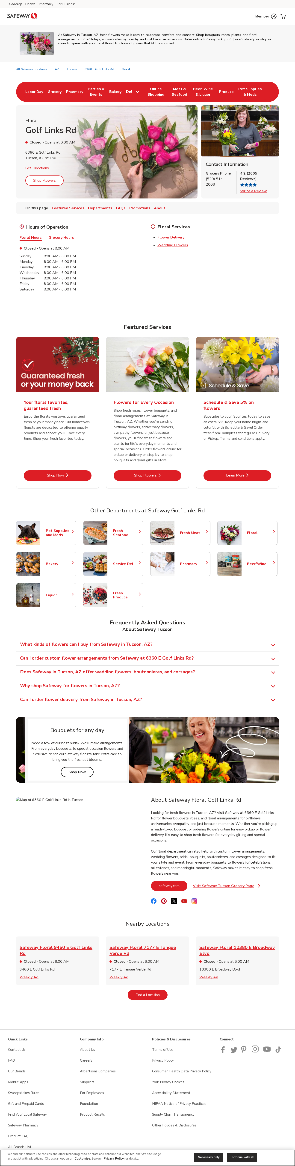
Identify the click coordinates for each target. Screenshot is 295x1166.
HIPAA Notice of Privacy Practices (179, 1103)
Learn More (248, 475)
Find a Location (152, 994)
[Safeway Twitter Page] (234, 1051)
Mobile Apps (18, 1082)
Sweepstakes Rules (23, 1093)
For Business (66, 4)
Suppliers (87, 1082)
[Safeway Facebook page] (224, 1051)
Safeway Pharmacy (23, 1125)
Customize (82, 1159)
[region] (147, 1158)
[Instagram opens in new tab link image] (255, 1051)
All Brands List (19, 1147)
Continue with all (242, 1157)
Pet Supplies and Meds (59, 533)
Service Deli (126, 564)
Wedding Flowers (172, 245)
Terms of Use (162, 1049)
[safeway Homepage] (22, 16)
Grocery (15, 4)
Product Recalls (92, 1114)
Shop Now (69, 475)
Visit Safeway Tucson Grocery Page (226, 887)
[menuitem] (34, 92)
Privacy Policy (163, 1060)
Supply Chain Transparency (173, 1114)
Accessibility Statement (171, 1093)
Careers (86, 1060)
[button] (266, 16)
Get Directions (37, 168)
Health (30, 4)
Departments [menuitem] (100, 208)
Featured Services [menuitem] (68, 208)
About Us (87, 1049)
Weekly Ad (29, 977)
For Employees (92, 1093)
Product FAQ (18, 1136)
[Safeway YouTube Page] (267, 1051)
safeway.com (173, 885)
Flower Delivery (170, 237)
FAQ (11, 1060)
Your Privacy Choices (168, 1082)
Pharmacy (46, 4)
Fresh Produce (126, 595)
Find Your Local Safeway (27, 1114)
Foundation (89, 1103)
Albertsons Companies (98, 1071)
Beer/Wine (260, 564)
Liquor (59, 595)
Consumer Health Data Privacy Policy (181, 1071)
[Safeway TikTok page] (278, 1051)
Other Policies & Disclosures (174, 1125)
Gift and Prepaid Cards (26, 1103)
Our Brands (17, 1071)
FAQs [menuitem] (121, 208)
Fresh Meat (193, 533)
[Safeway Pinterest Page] (244, 1051)
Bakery (59, 564)
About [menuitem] (159, 208)
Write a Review (253, 191)
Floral (260, 533)
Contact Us (17, 1049)
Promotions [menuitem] (139, 208)
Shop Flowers (44, 180)
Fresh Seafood (126, 533)
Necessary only (209, 1157)
